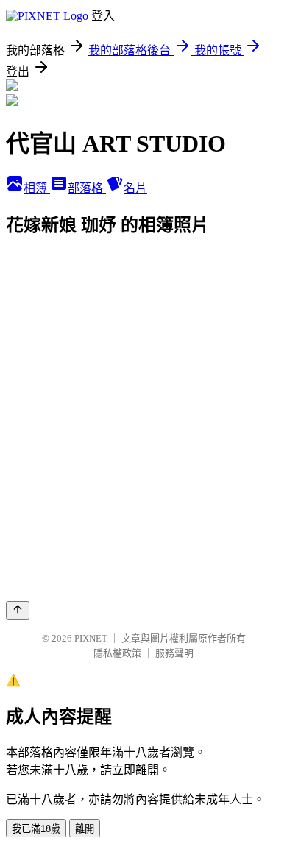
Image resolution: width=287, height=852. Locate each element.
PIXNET (90, 638)
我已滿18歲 (36, 828)
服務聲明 (174, 652)
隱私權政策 (117, 652)
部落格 (87, 188)
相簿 (37, 188)
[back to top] (17, 610)
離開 (84, 828)
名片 (135, 188)
